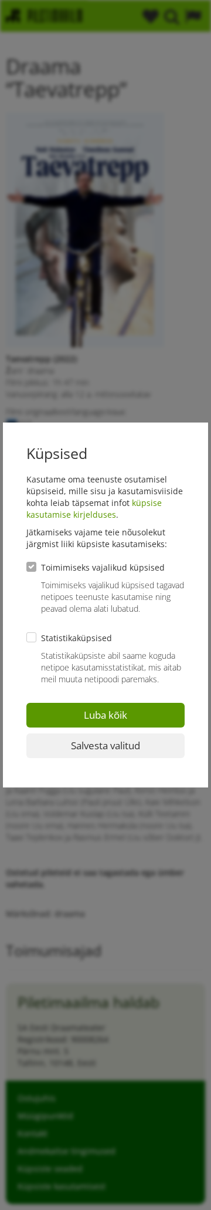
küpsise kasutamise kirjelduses (94, 508)
